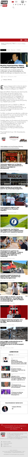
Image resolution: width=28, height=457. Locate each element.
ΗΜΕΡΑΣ (11, 355)
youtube (20, 4)
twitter (16, 4)
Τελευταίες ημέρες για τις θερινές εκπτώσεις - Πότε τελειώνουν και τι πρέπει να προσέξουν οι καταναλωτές (11, 166)
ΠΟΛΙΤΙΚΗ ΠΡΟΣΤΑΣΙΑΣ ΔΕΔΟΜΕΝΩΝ (11, 451)
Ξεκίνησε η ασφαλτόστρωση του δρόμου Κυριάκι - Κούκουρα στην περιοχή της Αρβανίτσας (10, 276)
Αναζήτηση (13, 7)
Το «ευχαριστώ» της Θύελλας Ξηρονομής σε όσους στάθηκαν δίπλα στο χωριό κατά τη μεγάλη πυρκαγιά (11, 230)
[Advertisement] (14, 24)
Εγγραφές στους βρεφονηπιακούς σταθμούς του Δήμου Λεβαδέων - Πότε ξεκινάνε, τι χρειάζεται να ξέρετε (18, 378)
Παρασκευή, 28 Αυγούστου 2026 (10, 170)
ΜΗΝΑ (17, 355)
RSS (23, 451)
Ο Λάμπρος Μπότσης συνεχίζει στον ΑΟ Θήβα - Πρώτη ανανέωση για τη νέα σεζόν (11, 321)
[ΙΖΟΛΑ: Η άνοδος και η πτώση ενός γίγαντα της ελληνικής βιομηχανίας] (14, 180)
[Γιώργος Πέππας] (5, 409)
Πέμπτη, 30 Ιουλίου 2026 (8, 258)
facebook (13, 4)
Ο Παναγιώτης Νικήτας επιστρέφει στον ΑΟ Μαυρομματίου (17, 393)
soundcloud (22, 4)
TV (26, 1)
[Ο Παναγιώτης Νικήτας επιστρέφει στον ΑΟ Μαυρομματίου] (5, 391)
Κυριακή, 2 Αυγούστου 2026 (9, 212)
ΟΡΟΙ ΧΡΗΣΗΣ (13, 450)
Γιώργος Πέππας (16, 406)
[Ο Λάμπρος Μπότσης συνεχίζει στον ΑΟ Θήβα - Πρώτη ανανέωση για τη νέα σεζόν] (14, 312)
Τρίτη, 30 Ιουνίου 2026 (8, 347)
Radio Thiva (4, 4)
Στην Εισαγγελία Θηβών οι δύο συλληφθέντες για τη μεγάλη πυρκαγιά (9, 209)
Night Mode (26, 40)
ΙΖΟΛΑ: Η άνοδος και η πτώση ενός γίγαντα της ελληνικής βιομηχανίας (11, 188)
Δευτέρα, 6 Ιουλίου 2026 (8, 303)
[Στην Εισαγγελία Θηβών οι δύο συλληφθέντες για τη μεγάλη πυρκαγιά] (14, 200)
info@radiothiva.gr (7, 446)
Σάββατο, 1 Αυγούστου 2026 (9, 234)
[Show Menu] (21, 40)
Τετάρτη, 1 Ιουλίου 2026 (8, 324)
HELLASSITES (20, 454)
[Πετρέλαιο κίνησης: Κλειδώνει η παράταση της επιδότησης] (5, 368)
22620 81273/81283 (8, 443)
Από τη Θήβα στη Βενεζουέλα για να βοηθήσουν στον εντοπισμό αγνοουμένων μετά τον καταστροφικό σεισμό (12, 343)
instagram (18, 4)
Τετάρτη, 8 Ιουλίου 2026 (8, 280)
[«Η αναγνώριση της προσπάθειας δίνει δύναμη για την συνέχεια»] (5, 384)
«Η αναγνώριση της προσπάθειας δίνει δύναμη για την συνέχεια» (18, 386)
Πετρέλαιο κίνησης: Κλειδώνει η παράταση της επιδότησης (18, 370)
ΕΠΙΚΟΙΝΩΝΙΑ (7, 452)
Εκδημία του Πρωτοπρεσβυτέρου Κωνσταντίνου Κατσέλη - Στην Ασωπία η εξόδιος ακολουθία (19, 362)
